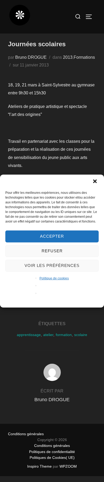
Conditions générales (26, 434)
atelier (48, 335)
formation (64, 335)
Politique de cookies (54, 278)
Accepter (52, 236)
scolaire (80, 335)
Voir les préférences (52, 265)
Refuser (52, 251)
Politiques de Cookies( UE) (52, 457)
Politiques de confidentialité (52, 452)
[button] (95, 181)
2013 (68, 57)
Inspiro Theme (39, 466)
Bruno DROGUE (31, 57)
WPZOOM (68, 466)
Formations (84, 57)
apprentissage (29, 335)
